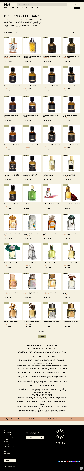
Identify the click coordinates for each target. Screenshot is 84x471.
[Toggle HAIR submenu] (29, 8)
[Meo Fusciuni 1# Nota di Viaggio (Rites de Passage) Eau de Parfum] (13, 193)
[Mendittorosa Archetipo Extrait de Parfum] (32, 311)
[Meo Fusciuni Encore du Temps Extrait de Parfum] (71, 75)
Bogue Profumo (37, 382)
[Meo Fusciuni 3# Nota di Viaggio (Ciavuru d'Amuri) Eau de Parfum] (13, 163)
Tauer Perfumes (47, 381)
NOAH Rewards (7, 441)
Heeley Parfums (63, 381)
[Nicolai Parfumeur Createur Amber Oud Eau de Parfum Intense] (71, 163)
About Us (6, 439)
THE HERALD (62, 7)
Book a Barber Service (9, 446)
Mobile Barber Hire (8, 453)
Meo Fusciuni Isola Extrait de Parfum (51, 56)
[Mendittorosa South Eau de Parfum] (52, 311)
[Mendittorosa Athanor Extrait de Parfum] (52, 252)
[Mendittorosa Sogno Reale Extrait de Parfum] (13, 222)
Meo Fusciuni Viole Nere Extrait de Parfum (31, 86)
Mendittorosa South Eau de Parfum (51, 321)
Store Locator (7, 444)
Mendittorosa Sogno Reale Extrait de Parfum (12, 234)
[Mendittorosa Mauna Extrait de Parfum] (13, 252)
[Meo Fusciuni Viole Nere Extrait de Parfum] (32, 75)
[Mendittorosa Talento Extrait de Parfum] (32, 252)
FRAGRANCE (12, 7)
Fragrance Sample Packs (55, 410)
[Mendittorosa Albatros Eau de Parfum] (52, 281)
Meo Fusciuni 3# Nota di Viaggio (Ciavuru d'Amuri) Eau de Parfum (11, 175)
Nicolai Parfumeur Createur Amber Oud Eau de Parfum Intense (70, 175)
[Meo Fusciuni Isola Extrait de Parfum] (52, 45)
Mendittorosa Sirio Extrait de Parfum (71, 233)
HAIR (27, 7)
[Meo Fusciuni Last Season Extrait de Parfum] (13, 75)
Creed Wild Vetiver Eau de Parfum (31, 203)
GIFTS (37, 7)
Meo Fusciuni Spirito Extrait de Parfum (30, 116)
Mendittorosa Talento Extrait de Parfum (30, 263)
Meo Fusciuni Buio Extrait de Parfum (71, 56)
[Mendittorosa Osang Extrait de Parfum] (71, 193)
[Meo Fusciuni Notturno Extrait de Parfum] (71, 134)
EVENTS (67, 7)
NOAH (8, 466)
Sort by (5, 32)
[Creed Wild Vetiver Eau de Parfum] (32, 193)
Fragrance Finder (41, 397)
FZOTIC (43, 382)
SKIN (22, 7)
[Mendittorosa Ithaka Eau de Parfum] (13, 281)
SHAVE (18, 7)
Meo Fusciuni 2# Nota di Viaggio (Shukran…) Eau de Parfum (30, 175)
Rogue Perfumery (55, 381)
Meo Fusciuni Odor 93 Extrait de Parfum (11, 145)
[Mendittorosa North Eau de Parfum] (71, 311)
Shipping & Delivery (8, 434)
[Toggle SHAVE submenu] (20, 8)
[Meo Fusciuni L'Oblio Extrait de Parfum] (71, 104)
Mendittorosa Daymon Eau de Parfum (51, 203)
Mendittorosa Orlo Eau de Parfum (31, 292)
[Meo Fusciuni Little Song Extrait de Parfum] (52, 104)
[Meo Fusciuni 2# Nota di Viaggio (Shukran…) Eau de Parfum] (32, 163)
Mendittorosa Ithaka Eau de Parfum (12, 292)
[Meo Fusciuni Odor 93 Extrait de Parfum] (13, 134)
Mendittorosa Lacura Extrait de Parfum (70, 293)
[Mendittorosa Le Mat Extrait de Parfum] (52, 222)
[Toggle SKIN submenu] (24, 8)
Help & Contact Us (8, 432)
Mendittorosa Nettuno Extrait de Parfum (30, 234)
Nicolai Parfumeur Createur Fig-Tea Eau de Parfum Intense (51, 175)
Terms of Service (7, 456)
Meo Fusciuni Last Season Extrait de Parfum (12, 86)
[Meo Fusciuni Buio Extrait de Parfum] (71, 45)
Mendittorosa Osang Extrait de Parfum (71, 203)
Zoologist (32, 382)
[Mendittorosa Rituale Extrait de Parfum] (13, 311)
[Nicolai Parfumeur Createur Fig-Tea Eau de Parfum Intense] (52, 163)
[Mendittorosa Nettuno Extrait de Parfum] (32, 222)
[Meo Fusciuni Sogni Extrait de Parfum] (52, 75)
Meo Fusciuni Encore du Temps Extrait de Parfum (70, 86)
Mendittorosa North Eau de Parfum (71, 321)
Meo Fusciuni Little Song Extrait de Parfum (51, 116)
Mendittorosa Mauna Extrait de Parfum (11, 263)
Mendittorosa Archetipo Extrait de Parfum (31, 322)
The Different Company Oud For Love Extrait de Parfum (32, 57)
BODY (32, 7)
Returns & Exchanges (9, 437)
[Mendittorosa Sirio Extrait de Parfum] (71, 222)
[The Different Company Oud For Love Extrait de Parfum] (32, 45)
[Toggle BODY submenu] (34, 8)
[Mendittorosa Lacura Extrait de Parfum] (71, 281)
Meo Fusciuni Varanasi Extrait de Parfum (11, 116)
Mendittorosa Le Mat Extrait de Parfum (50, 234)
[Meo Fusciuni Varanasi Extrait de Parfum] (13, 104)
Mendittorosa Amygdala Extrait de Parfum (70, 263)
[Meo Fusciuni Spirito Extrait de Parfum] (32, 104)
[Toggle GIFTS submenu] (38, 8)
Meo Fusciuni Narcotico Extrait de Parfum (31, 145)
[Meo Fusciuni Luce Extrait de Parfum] (52, 134)
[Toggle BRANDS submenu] (7, 8)
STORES (71, 7)
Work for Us (6, 448)
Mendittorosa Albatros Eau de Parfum (51, 292)
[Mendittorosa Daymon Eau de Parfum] (52, 193)
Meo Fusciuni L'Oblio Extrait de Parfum (70, 116)
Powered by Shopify (12, 466)
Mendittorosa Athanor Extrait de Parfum (50, 263)
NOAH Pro (6, 451)
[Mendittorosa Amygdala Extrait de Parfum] (71, 252)
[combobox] (42, 4)
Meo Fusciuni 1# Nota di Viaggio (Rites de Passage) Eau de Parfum (11, 204)
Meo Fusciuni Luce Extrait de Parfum (51, 144)
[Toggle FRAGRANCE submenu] (14, 8)
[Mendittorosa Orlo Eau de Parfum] (32, 281)
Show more (42, 336)
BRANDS (5, 7)
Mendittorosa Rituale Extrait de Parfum (11, 322)
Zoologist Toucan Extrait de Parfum (12, 56)
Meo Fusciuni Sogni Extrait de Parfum (51, 85)
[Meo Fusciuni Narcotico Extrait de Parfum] (32, 134)
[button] (79, 4)
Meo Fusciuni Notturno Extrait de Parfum (70, 145)
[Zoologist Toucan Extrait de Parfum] (13, 45)
